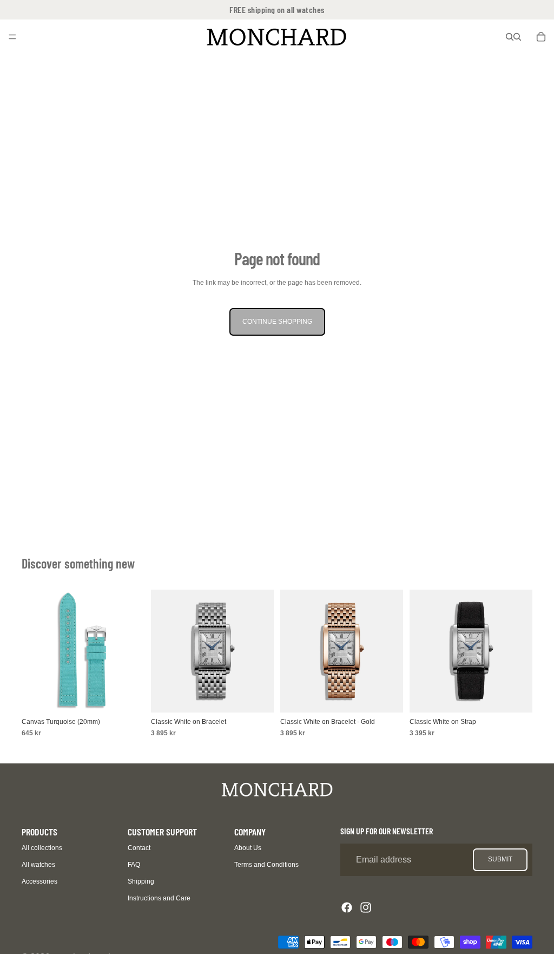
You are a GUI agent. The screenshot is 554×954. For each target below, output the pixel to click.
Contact (139, 848)
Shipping (141, 881)
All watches (38, 864)
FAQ (134, 864)
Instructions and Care (159, 898)
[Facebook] (346, 907)
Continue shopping (277, 321)
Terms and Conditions (266, 864)
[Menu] (12, 36)
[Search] (510, 37)
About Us (247, 848)
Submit (500, 859)
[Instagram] (365, 907)
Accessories (39, 881)
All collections (42, 848)
